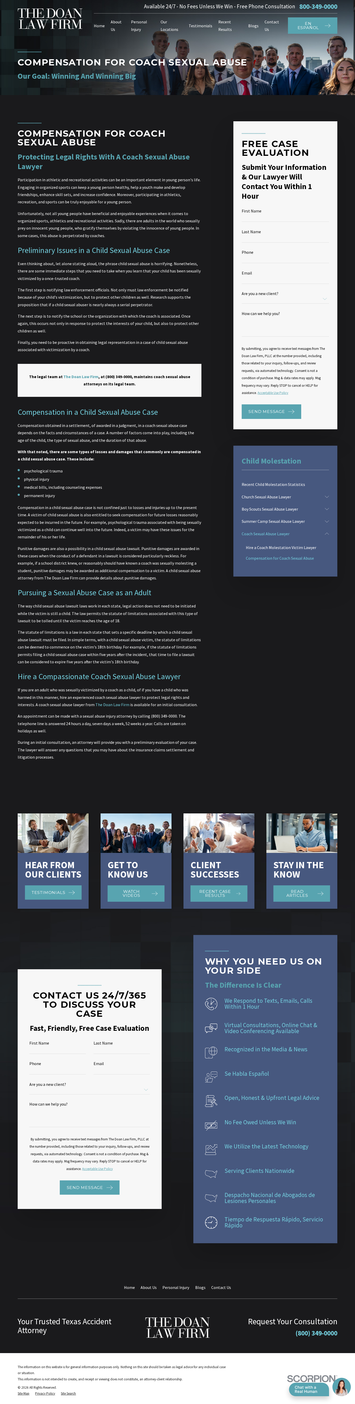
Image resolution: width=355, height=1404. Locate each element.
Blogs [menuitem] (253, 25)
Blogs (200, 1287)
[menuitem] (285, 484)
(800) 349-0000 (316, 1333)
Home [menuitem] (99, 25)
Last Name (251, 232)
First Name (251, 211)
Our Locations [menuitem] (169, 25)
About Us (149, 1287)
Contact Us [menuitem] (272, 25)
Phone (247, 252)
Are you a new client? (260, 294)
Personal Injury (175, 1287)
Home (129, 1287)
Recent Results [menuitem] (225, 25)
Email (247, 273)
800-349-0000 (318, 6)
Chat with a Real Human (306, 1389)
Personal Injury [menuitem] (139, 25)
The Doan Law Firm (112, 704)
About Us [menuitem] (116, 25)
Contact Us (221, 1287)
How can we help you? (261, 314)
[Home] (50, 19)
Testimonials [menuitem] (200, 25)
